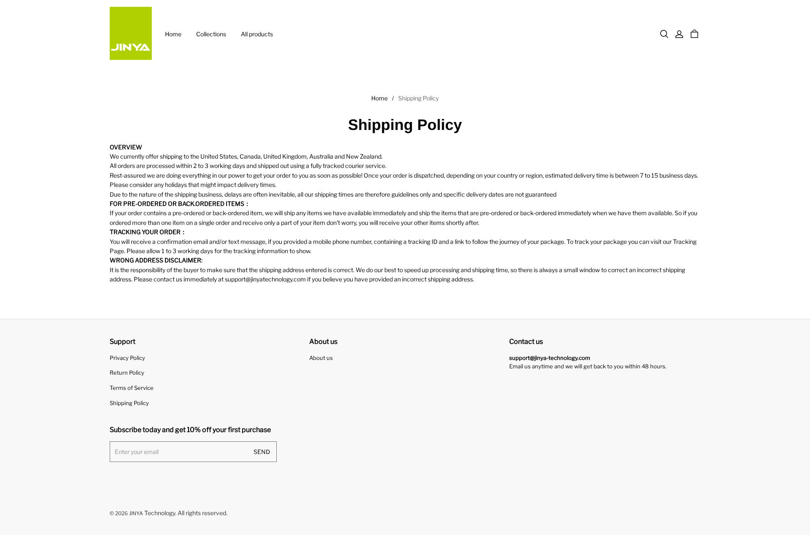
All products (257, 34)
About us (321, 357)
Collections (211, 34)
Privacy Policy (127, 357)
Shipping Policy (129, 403)
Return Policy (127, 372)
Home (173, 34)
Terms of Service (132, 387)
